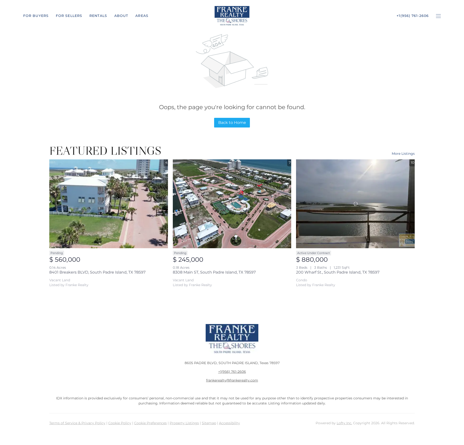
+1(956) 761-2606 (232, 371)
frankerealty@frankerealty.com (232, 380)
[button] (36, 15)
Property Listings (184, 423)
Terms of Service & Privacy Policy (77, 423)
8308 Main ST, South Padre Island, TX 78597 (214, 272)
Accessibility (229, 423)
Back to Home (232, 122)
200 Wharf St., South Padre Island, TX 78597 (337, 272)
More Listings (403, 153)
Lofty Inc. (344, 423)
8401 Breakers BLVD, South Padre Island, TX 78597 (97, 272)
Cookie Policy (119, 423)
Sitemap (209, 423)
